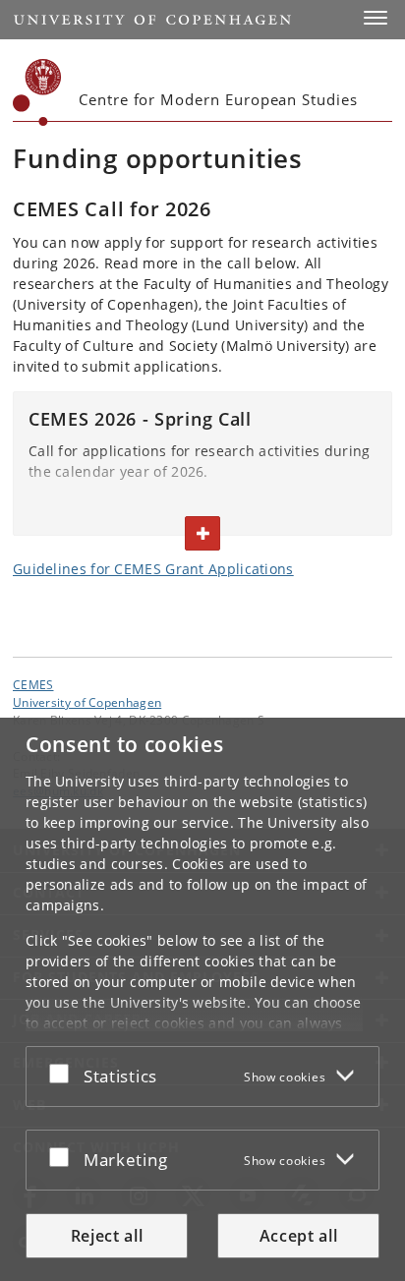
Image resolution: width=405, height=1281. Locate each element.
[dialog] (202, 999)
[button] (375, 17)
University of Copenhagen (87, 702)
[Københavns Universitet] (37, 92)
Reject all (107, 1236)
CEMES (33, 684)
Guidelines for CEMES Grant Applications (153, 568)
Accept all (299, 1236)
